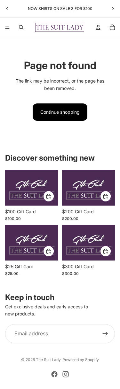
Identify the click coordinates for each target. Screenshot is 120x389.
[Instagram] (65, 374)
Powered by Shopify (80, 359)
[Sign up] (105, 333)
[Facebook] (54, 374)
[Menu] (7, 27)
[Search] (21, 27)
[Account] (98, 27)
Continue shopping (60, 112)
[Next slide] (113, 9)
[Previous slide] (7, 9)
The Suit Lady (48, 359)
